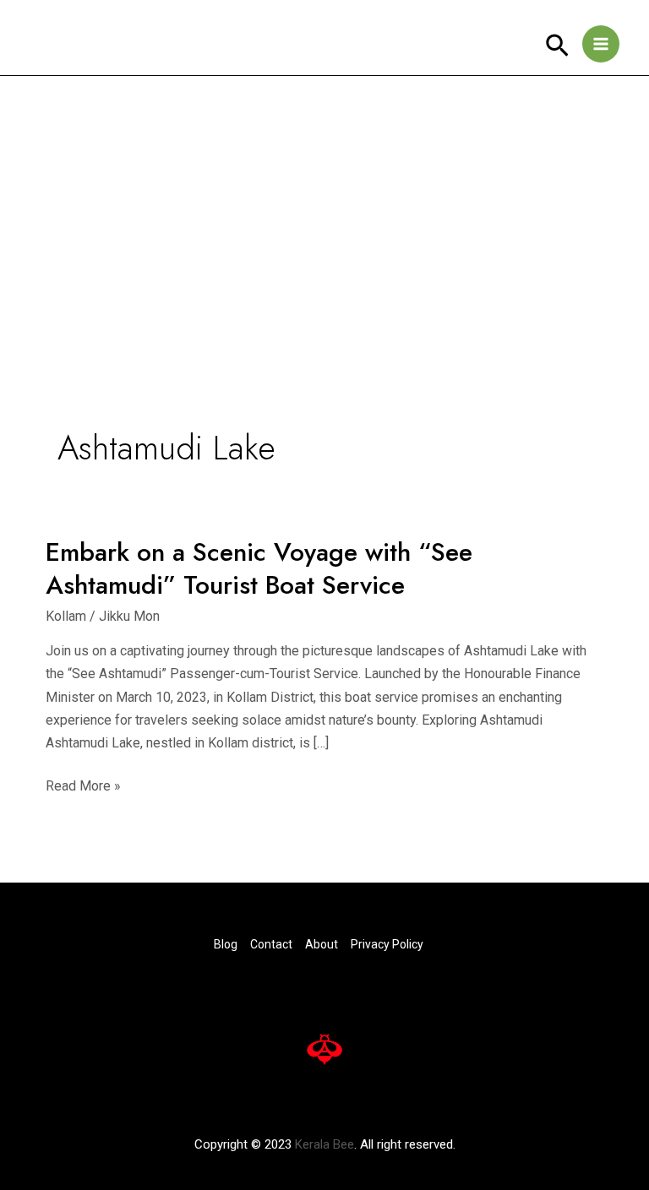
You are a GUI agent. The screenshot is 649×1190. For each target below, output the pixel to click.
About (321, 944)
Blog (225, 944)
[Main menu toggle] (600, 43)
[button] (557, 46)
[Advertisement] (324, 202)
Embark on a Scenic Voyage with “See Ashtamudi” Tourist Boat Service (259, 568)
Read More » (83, 784)
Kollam (66, 616)
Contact (271, 944)
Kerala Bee (324, 1144)
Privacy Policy (387, 944)
